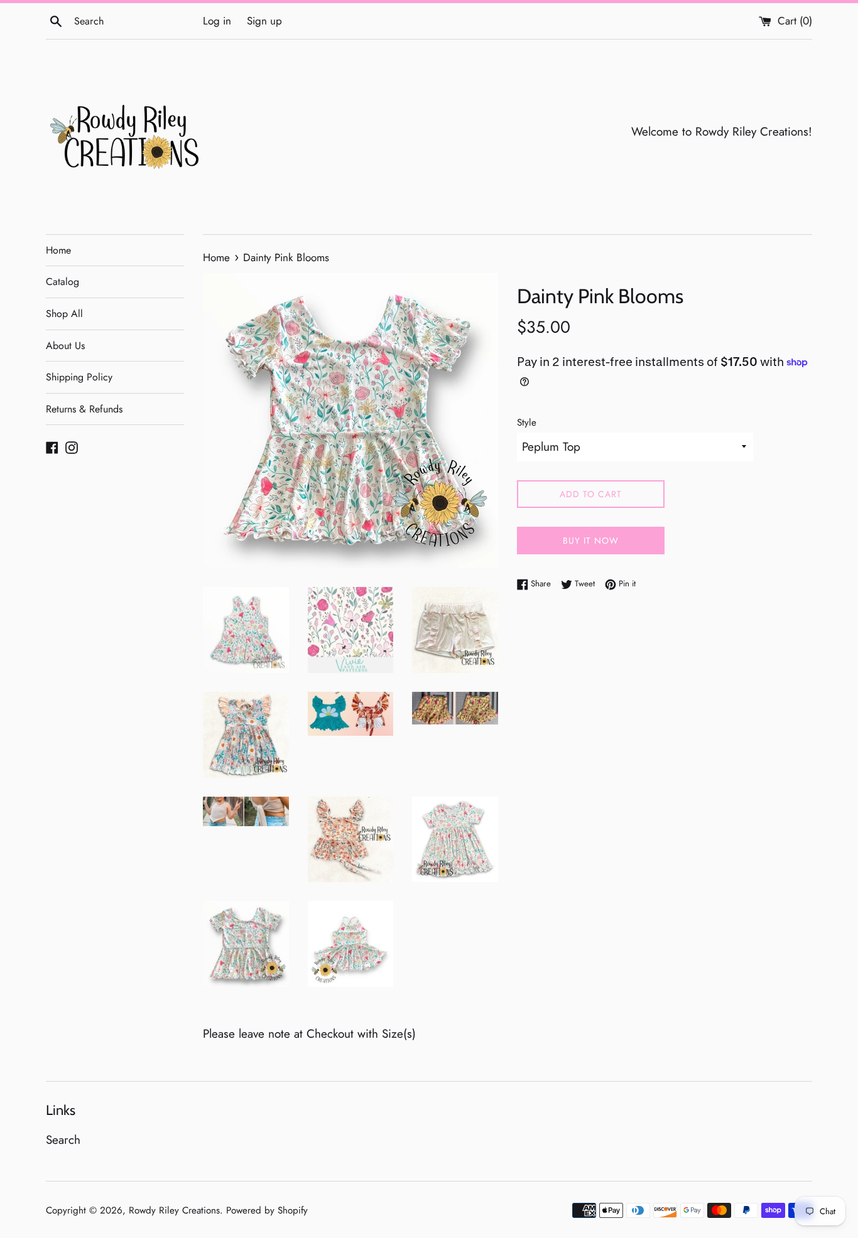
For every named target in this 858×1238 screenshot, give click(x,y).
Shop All (64, 313)
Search (63, 1139)
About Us (65, 345)
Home (58, 250)
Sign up (264, 20)
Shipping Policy (79, 377)
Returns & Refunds (84, 409)
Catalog (62, 281)
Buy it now (591, 540)
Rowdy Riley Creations (174, 1210)
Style (526, 422)
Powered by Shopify (267, 1210)
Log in (217, 20)
